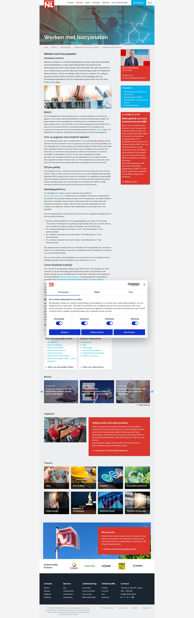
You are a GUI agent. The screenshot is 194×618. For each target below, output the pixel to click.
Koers (87, 2)
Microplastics (52, 342)
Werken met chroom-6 (56, 350)
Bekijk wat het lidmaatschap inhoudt (120, 549)
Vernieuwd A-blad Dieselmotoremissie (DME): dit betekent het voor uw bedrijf (96, 391)
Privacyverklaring (106, 608)
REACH (99, 130)
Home (46, 47)
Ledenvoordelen (88, 591)
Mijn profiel (146, 608)
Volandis (92, 260)
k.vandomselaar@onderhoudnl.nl (134, 78)
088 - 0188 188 (126, 591)
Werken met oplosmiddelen (58, 356)
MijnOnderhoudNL (89, 597)
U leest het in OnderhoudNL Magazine (111, 451)
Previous (42, 392)
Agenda (47, 591)
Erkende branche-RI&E (133, 97)
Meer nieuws (144, 405)
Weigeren (64, 332)
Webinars (47, 597)
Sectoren (96, 2)
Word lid (105, 2)
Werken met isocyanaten (112, 47)
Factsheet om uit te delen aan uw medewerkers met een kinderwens (131, 391)
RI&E (84, 345)
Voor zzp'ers (87, 594)
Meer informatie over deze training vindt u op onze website (77, 280)
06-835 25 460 (127, 75)
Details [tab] (97, 292)
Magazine (47, 594)
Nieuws (47, 588)
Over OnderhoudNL (119, 2)
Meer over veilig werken (93, 367)
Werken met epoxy (55, 353)
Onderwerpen (68, 591)
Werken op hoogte (90, 356)
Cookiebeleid (122, 608)
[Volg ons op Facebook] (130, 597)
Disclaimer (134, 608)
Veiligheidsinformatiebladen (93, 353)
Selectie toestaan (97, 332)
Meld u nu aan (131, 182)
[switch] (84, 323)
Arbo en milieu (65, 47)
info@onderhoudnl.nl (128, 594)
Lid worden (86, 588)
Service (79, 2)
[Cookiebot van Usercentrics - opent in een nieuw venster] (129, 284)
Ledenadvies (68, 594)
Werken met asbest (55, 348)
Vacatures (105, 597)
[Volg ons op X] (124, 597)
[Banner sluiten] (144, 284)
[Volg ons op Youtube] (133, 597)
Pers (103, 594)
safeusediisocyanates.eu (54, 196)
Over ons (104, 591)
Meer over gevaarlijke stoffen (60, 367)
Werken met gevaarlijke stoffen (86, 47)
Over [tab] (131, 292)
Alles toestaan (129, 332)
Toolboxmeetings (131, 105)
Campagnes (67, 597)
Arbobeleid (86, 342)
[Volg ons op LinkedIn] (122, 597)
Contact (104, 588)
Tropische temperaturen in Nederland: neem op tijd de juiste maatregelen (58, 391)
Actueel (70, 2)
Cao (64, 588)
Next (152, 392)
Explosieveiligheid (54, 345)
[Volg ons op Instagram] (128, 597)
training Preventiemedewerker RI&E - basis (134, 163)
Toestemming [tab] (63, 292)
